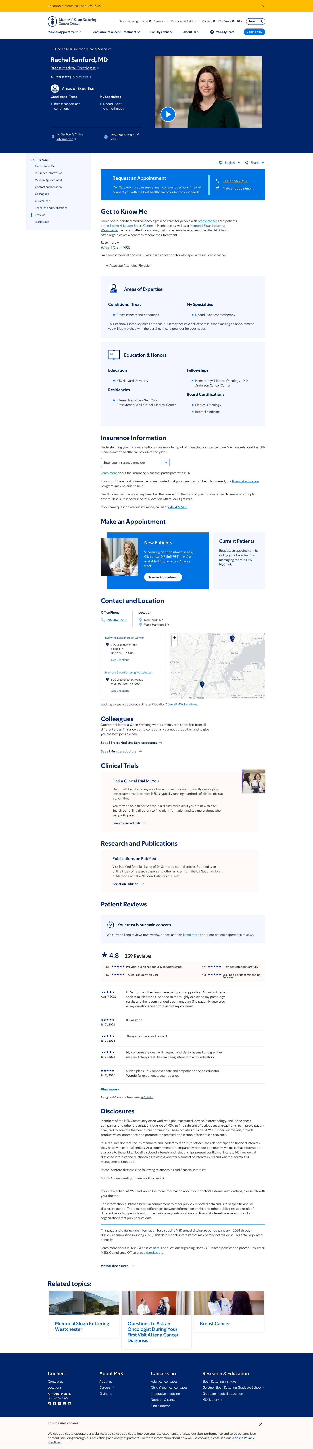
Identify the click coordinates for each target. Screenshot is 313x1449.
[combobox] (135, 462)
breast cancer (207, 221)
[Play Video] (168, 114)
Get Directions (120, 659)
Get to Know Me (45, 166)
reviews (80, 77)
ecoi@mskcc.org (151, 1252)
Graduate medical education (223, 1393)
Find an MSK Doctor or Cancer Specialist (83, 49)
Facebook (54, 1403)
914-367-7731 (117, 620)
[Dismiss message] (263, 6)
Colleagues (42, 193)
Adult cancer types (164, 1381)
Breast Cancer (215, 1323)
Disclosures (42, 221)
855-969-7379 (91, 6)
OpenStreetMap (244, 697)
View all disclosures (114, 1266)
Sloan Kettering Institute (219, 1381)
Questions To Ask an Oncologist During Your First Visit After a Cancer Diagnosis (153, 1332)
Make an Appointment (48, 180)
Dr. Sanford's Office (70, 137)
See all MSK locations (182, 704)
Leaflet (235, 697)
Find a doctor (160, 1406)
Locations (54, 1387)
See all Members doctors (118, 751)
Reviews (40, 214)
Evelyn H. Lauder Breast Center (131, 225)
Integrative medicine (165, 1393)
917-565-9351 (170, 556)
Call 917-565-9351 (235, 181)
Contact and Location (48, 186)
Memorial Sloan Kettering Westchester (129, 672)
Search (253, 21)
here (156, 1248)
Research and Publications (51, 207)
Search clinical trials (126, 823)
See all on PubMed (125, 884)
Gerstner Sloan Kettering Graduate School (232, 1387)
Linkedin (69, 1403)
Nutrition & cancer (164, 1399)
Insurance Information (48, 172)
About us (105, 1381)
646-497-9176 (177, 507)
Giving (104, 1393)
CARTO (261, 697)
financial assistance (245, 481)
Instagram (49, 1403)
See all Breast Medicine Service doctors (129, 742)
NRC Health (147, 1097)
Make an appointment (238, 188)
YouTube (64, 1403)
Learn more (109, 473)
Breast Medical (73, 68)
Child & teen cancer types (169, 1387)
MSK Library (211, 1399)
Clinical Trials (42, 200)
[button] (161, 21)
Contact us (55, 1381)
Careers (105, 1387)
